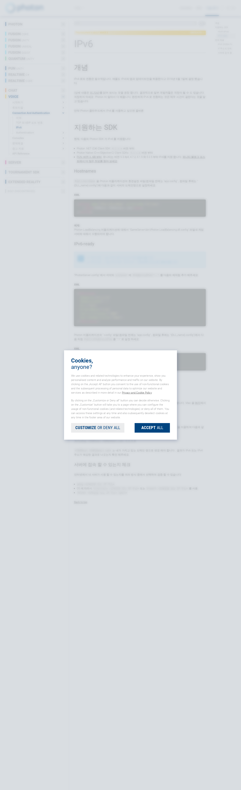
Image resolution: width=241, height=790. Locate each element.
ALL (152, 427)
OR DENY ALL (97, 427)
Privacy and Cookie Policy (137, 392)
